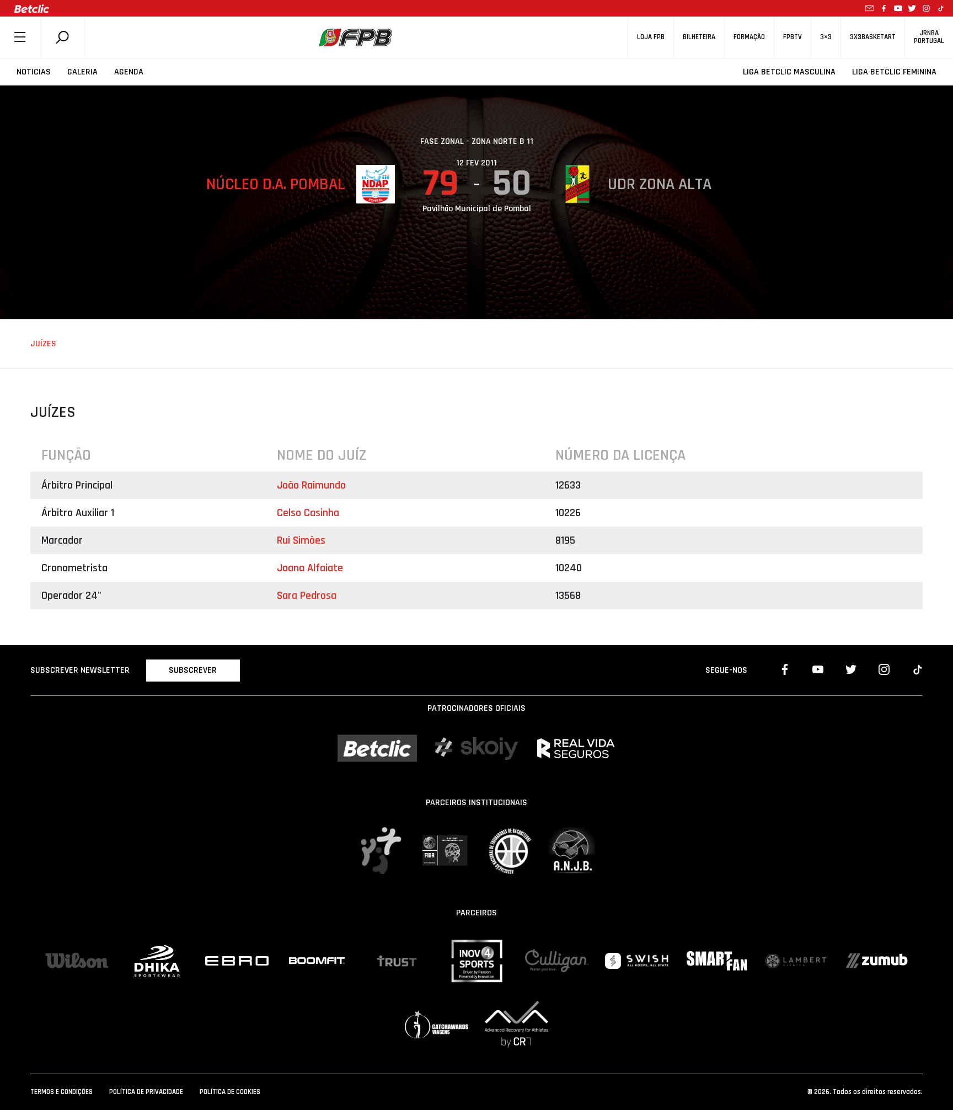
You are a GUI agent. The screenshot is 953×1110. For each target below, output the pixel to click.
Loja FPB (651, 37)
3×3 (826, 37)
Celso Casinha (308, 513)
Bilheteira (699, 37)
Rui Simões (301, 540)
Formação (749, 37)
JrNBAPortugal (929, 37)
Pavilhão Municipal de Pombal (476, 208)
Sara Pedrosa (306, 595)
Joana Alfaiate (310, 568)
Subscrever (193, 670)
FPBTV (792, 37)
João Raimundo (311, 485)
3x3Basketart (873, 37)
